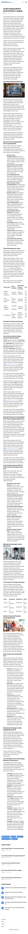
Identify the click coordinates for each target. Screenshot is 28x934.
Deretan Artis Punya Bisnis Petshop (14, 892)
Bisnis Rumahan (6, 836)
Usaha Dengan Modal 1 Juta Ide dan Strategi (12, 848)
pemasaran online (6, 838)
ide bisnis (14, 836)
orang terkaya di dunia (11, 364)
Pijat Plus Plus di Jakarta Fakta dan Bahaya (15, 887)
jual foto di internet (17, 125)
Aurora (5, 13)
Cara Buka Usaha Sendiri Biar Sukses (10, 863)
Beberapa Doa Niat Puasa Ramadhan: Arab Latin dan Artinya (15, 897)
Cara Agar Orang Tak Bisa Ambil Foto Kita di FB (16, 903)
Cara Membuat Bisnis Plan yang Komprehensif (13, 855)
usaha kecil (14, 838)
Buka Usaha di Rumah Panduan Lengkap (11, 870)
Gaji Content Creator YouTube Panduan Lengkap (14, 908)
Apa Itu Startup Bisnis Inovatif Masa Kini (11, 877)
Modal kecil (20, 836)
